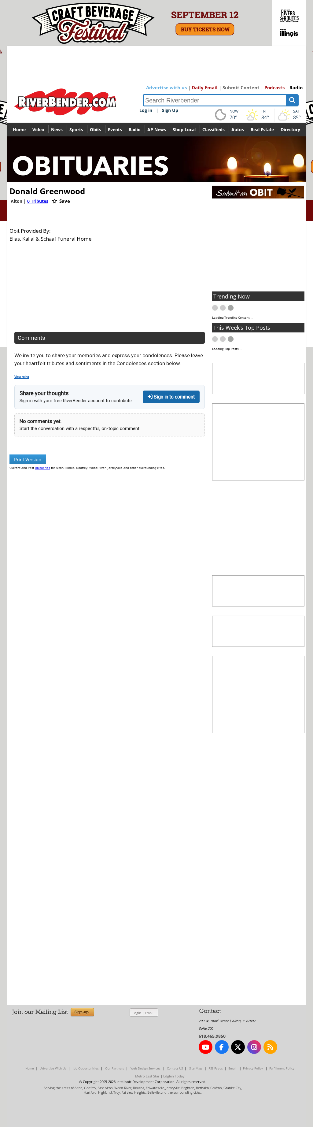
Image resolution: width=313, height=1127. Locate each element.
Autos (237, 129)
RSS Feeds (215, 1068)
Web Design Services (145, 1068)
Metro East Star (147, 1076)
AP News (156, 129)
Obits (95, 129)
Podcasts (274, 87)
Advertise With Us (53, 1068)
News (57, 129)
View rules (21, 377)
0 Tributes (37, 201)
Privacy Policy (253, 1068)
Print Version (27, 459)
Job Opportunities (86, 1068)
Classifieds (213, 129)
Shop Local (184, 129)
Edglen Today (174, 1076)
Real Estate (262, 129)
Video (38, 129)
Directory (290, 129)
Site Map (195, 1068)
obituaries (42, 467)
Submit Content (241, 87)
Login (136, 1012)
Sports (76, 129)
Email (149, 1012)
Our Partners (114, 1068)
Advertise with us (166, 87)
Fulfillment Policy (281, 1068)
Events (115, 129)
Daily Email (205, 87)
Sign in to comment (174, 397)
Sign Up (170, 110)
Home (19, 129)
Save (64, 201)
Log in (145, 110)
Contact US (175, 1068)
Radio (296, 87)
